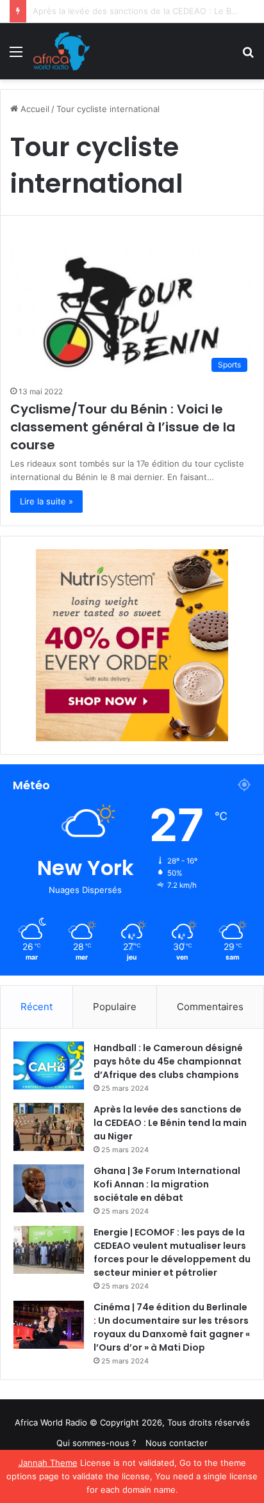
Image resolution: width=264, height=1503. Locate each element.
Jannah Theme (48, 1463)
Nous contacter (176, 1443)
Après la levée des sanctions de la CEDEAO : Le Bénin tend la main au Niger (170, 1123)
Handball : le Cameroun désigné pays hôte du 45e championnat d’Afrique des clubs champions (168, 1061)
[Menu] (16, 56)
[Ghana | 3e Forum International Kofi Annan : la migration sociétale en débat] (48, 1188)
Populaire (114, 1007)
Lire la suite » (46, 501)
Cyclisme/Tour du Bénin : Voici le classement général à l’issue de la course (122, 427)
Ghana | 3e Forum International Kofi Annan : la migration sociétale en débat (167, 1184)
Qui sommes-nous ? (96, 1443)
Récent (37, 1007)
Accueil (33, 109)
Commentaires (210, 1007)
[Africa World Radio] (62, 51)
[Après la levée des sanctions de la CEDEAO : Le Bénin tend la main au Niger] (48, 1127)
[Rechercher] (248, 56)
